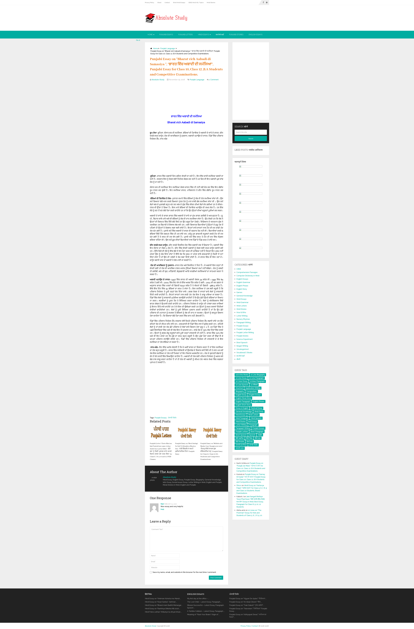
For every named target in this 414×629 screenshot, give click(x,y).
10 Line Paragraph (256, 378)
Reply (162, 509)
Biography (240, 391)
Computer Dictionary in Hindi (247, 276)
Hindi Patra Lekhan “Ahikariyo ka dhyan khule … (163, 612)
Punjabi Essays (166, 35)
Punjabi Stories (236, 35)
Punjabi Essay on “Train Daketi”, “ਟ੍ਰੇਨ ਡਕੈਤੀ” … (246, 605)
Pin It (138, 40)
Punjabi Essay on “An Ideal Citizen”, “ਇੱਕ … (245, 602)
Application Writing (252, 388)
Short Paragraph (256, 431)
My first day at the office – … (198, 599)
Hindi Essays (203, 35)
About (159, 2)
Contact (167, 2)
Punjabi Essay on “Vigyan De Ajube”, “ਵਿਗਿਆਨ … (247, 599)
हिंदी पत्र (257, 438)
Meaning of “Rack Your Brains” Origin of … (203, 614)
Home (150, 35)
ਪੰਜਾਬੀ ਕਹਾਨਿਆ (241, 445)
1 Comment (214, 80)
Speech (252, 435)
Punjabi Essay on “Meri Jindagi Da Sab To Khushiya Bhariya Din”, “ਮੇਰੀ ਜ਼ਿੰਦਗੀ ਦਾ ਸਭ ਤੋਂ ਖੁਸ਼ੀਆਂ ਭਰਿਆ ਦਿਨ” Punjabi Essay (186, 449)
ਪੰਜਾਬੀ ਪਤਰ (240, 448)
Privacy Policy (149, 2)
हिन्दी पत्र (250, 442)
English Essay (241, 395)
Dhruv (238, 485)
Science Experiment (244, 339)
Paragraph (253, 425)
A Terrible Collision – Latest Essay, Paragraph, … (206, 611)
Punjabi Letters (185, 35)
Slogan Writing (242, 346)
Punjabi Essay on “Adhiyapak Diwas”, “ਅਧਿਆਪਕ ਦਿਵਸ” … (247, 615)
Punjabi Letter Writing (245, 332)
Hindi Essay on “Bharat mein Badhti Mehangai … (163, 605)
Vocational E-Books (244, 353)
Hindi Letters (241, 306)
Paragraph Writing (243, 322)
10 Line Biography (258, 375)
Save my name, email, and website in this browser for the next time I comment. (184, 572)
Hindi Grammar (242, 302)
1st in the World (242, 375)
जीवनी (238, 359)
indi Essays (252, 421)
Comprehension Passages (247, 272)
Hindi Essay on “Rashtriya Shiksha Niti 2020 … (162, 609)
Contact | (255, 626)
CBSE (238, 269)
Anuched (239, 388)
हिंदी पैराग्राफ (240, 442)
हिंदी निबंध (249, 438)
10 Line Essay (241, 378)
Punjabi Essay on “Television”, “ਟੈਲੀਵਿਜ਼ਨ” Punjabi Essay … (248, 610)
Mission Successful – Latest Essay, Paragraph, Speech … (205, 606)
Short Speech (241, 343)
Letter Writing (241, 316)
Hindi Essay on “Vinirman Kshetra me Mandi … (163, 599)
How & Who (241, 312)
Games (239, 292)
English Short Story (243, 405)
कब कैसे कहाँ (220, 35)
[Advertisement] (186, 98)
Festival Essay (256, 408)
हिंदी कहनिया (240, 438)
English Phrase (242, 286)
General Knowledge (244, 296)
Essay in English (242, 408)
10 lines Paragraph (257, 381)
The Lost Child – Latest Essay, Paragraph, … (204, 602)
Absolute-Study (157, 80)
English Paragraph (243, 401)
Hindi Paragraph (242, 418)
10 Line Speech (242, 385)
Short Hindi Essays (179, 2)
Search (250, 138)
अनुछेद (260, 435)
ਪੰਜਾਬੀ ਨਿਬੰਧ (172, 418)
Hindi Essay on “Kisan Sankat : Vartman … (161, 602)
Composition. (251, 391)
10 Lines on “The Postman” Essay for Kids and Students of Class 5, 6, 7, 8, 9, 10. (249, 512)
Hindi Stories (211, 2)
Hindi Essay (258, 411)
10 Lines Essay (242, 381)
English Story (241, 289)
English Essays (255, 35)
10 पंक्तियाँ (254, 385)
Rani (162, 504)
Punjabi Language (167, 48)
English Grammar (243, 282)
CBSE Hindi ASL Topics (196, 2)
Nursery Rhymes (243, 319)
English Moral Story (243, 398)
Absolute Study (150, 626)
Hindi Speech (256, 418)
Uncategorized (242, 349)
